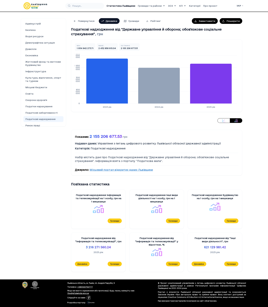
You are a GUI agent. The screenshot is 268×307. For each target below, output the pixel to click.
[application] (156, 81)
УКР (239, 6)
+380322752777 (85, 287)
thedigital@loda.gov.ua (78, 293)
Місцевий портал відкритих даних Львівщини (121, 169)
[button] (205, 21)
